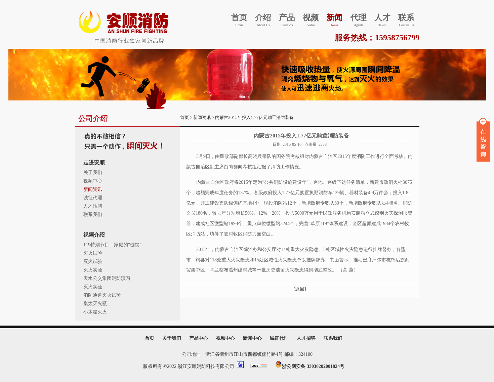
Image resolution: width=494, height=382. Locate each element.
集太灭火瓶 (95, 303)
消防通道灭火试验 (102, 295)
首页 (184, 117)
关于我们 (92, 172)
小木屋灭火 (95, 311)
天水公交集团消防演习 (106, 278)
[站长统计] (262, 366)
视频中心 (92, 180)
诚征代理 (92, 197)
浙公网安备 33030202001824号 (313, 366)
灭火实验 (92, 269)
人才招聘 (92, 206)
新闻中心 (252, 338)
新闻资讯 (92, 189)
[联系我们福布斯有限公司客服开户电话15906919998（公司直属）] (124, 44)
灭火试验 (92, 253)
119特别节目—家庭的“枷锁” (112, 244)
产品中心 (198, 338)
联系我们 (92, 214)
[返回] (299, 289)
